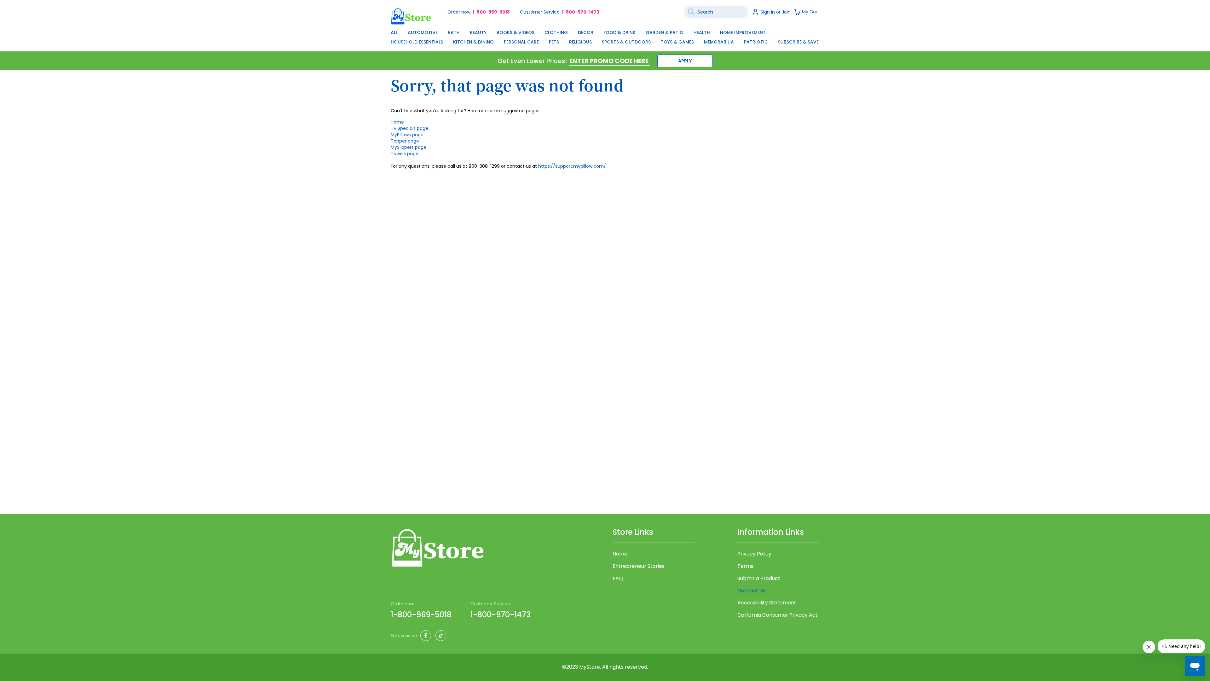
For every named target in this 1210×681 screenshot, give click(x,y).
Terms (745, 566)
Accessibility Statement (766, 602)
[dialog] (605, 35)
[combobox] (716, 12)
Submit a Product (758, 578)
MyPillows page (407, 134)
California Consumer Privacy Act (777, 615)
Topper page (405, 141)
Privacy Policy (754, 553)
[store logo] (411, 16)
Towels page (404, 153)
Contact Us (751, 590)
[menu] (605, 35)
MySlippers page (408, 147)
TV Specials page (409, 128)
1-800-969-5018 (491, 12)
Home (397, 122)
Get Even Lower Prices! (532, 60)
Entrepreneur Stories (639, 566)
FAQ (618, 578)
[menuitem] (394, 32)
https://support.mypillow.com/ (572, 166)
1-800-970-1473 (580, 12)
